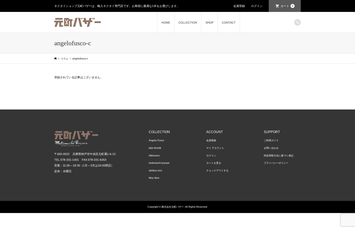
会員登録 (239, 6)
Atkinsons (154, 155)
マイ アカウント (215, 148)
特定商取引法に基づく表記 (278, 155)
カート (287, 6)
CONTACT (229, 22)
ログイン (257, 6)
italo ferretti (155, 148)
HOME (165, 22)
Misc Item (154, 178)
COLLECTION (188, 22)
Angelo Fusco (156, 140)
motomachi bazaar (159, 163)
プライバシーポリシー (276, 163)
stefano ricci (155, 170)
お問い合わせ (271, 148)
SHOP (209, 22)
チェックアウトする (217, 170)
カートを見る (213, 163)
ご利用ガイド (271, 140)
